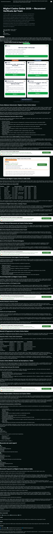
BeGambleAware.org (36, 101)
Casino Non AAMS (24, 1)
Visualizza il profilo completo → (6, 440)
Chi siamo (2, 519)
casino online (29, 138)
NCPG (19, 515)
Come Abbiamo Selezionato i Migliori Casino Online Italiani (11, 37)
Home (14, 1)
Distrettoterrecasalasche (6, 1)
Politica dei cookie (15, 519)
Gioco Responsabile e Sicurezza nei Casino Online (32, 39)
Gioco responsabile (38, 519)
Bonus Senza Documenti (39, 1)
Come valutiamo (31, 519)
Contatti (43, 519)
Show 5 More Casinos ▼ (26, 99)
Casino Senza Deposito (33, 523)
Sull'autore (6, 519)
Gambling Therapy (6, 515)
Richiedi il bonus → (42, 164)
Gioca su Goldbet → (46, 252)
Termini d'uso (21, 519)
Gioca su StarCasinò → (46, 218)
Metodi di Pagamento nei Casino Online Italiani (41, 38)
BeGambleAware (14, 515)
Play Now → (26, 56)
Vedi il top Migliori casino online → (10, 29)
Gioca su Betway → (46, 152)
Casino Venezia (32, 1)
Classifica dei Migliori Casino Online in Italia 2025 (34, 37)
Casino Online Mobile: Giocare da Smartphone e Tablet (11, 39)
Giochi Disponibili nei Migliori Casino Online (23, 38)
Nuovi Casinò (18, 1)
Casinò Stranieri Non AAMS (25, 2)
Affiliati (26, 519)
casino (37, 279)
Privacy (10, 519)
